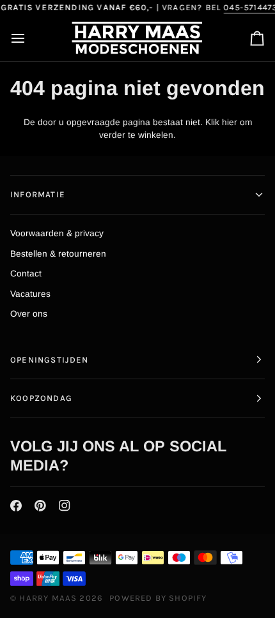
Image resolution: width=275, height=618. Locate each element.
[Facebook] (16, 505)
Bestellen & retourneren (58, 254)
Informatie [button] (37, 194)
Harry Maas (48, 598)
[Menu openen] (29, 39)
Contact (26, 273)
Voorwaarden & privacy (57, 233)
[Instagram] (64, 505)
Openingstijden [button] (49, 360)
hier (229, 122)
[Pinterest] (40, 505)
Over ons (28, 314)
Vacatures (30, 294)
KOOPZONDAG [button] (41, 398)
